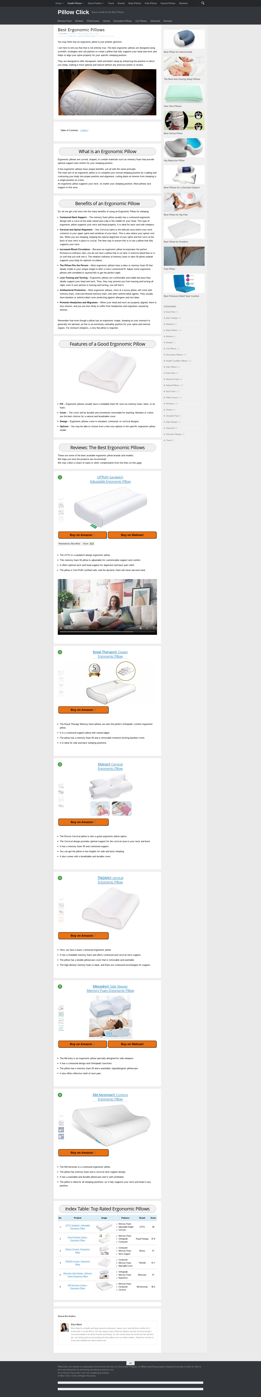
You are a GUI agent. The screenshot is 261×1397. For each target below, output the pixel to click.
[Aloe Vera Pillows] (184, 93)
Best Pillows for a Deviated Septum (182, 187)
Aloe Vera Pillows (172, 106)
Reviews (170, 403)
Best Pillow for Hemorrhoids (178, 52)
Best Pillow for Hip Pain (176, 214)
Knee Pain (170, 373)
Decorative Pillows (174, 355)
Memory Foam (172, 379)
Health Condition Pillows (87, 36)
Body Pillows (172, 330)
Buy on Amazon (81, 535)
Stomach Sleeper (173, 434)
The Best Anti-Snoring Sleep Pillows (182, 79)
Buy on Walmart (132, 535)
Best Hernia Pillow (173, 133)
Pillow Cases (172, 397)
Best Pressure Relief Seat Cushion (181, 296)
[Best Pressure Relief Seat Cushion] (184, 283)
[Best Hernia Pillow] (184, 120)
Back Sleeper (172, 318)
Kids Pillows (171, 367)
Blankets (170, 324)
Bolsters (169, 336)
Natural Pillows (172, 385)
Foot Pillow (169, 269)
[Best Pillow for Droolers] (184, 229)
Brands (169, 342)
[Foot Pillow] (184, 256)
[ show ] (84, 130)
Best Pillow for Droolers (176, 241)
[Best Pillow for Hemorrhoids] (184, 39)
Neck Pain (170, 391)
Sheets (169, 410)
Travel (169, 440)
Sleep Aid (170, 428)
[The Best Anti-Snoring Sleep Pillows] (184, 66)
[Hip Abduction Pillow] (184, 147)
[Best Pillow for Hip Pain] (184, 202)
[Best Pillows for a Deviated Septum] (184, 174)
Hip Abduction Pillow (174, 160)
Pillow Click (73, 12)
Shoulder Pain (172, 416)
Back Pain (170, 312)
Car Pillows (171, 348)
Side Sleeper (171, 422)
